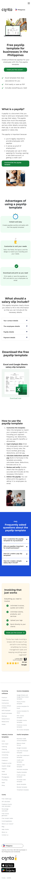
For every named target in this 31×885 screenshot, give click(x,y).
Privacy (4, 877)
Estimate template (22, 769)
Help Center (5, 829)
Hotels (3, 724)
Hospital (4, 768)
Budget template (22, 748)
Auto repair (5, 743)
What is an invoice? (7, 824)
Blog (3, 826)
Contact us (5, 835)
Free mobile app (6, 798)
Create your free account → (15, 69)
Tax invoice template (23, 729)
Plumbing (4, 779)
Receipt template (22, 787)
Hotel (3, 771)
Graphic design (6, 766)
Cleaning (4, 749)
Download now (15, 398)
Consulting (5, 755)
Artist (3, 741)
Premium (4, 697)
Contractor (5, 757)
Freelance (4, 760)
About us (4, 832)
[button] (12, 846)
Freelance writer (7, 763)
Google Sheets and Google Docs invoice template (23, 697)
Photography (5, 777)
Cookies (9, 877)
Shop (3, 785)
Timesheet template (23, 790)
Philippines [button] (21, 10)
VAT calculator (6, 801)
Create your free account (14, 632)
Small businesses (7, 713)
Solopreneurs (6, 718)
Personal (4, 774)
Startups (4, 716)
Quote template (21, 784)
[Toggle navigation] (28, 3)
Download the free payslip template (12, 163)
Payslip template (22, 772)
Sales (3, 782)
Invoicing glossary (7, 821)
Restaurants (5, 721)
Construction (5, 752)
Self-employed (6, 710)
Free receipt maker (7, 818)
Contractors (5, 703)
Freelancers (5, 700)
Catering (4, 746)
